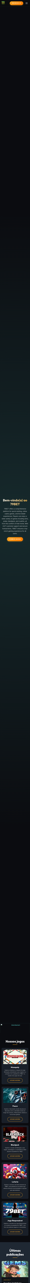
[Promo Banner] (15, 1028)
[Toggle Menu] (26, 3)
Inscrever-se (16, 3)
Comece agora (15, 539)
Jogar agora (15, 1080)
